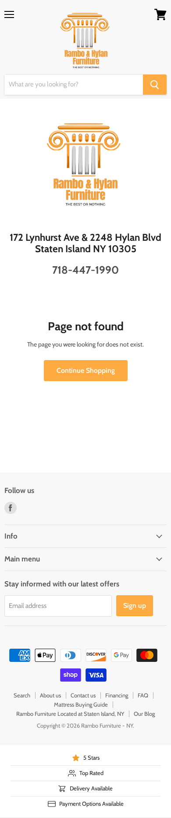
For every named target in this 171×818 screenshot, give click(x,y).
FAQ (143, 695)
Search (22, 695)
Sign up (134, 605)
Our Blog (144, 713)
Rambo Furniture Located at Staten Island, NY (70, 713)
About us (50, 695)
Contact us (83, 695)
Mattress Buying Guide (81, 704)
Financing (116, 695)
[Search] (155, 85)
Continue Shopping (86, 370)
